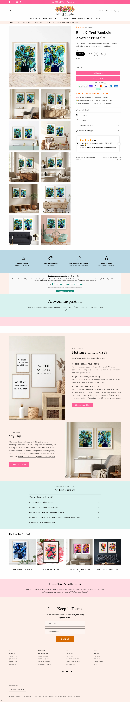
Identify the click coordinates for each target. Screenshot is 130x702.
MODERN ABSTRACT (35, 22)
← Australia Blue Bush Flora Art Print (85, 158)
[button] (11, 11)
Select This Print (19, 464)
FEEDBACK (97, 659)
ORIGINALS (12, 665)
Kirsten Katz (18, 696)
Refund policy (28, 696)
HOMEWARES (13, 656)
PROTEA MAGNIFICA (43, 659)
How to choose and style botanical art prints (36, 456)
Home (11, 22)
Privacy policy (38, 696)
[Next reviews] (119, 144)
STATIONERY (13, 659)
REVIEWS (97, 656)
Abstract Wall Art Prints (79, 569)
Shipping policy (61, 696)
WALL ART (12, 653)
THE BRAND (69, 656)
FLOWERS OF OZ (42, 653)
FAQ (95, 665)
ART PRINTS (20, 22)
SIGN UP (65, 639)
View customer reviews (65, 291)
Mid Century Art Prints (107, 569)
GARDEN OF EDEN (43, 656)
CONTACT (97, 653)
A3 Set (90, 54)
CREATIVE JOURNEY (72, 659)
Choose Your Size (82, 405)
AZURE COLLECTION (44, 665)
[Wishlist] (1, 700)
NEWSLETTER (98, 662)
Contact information (74, 696)
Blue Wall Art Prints (21, 569)
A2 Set (101, 54)
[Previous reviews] (77, 144)
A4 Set (80, 54)
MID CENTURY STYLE (44, 662)
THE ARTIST (70, 653)
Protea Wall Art (50, 569)
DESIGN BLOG (70, 665)
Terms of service (49, 696)
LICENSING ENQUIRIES (73, 662)
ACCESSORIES (13, 662)
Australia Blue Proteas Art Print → (112, 158)
